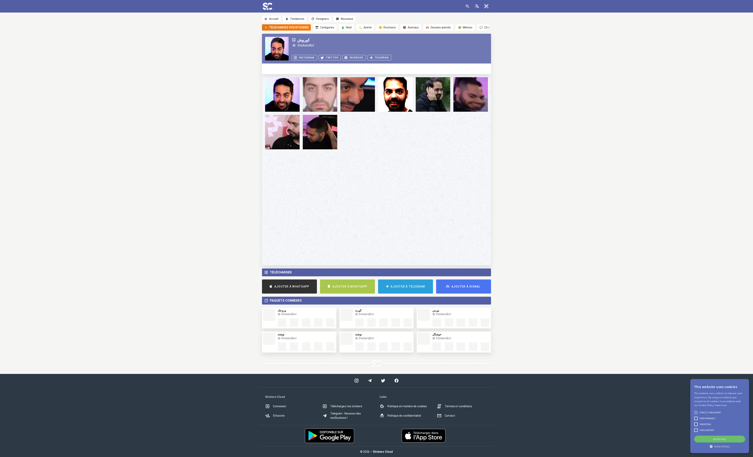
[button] (477, 6)
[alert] (719, 416)
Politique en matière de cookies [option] (407, 406)
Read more (721, 405)
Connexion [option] (279, 406)
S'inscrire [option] (279, 415)
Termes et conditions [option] (458, 406)
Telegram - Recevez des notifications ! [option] (345, 415)
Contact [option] (450, 415)
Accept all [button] (719, 439)
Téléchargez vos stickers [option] (346, 406)
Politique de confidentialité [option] (404, 415)
